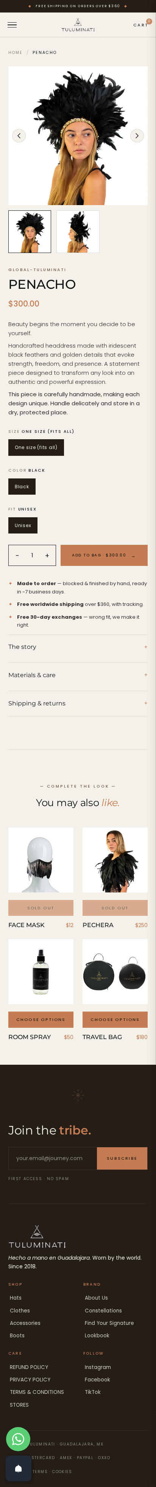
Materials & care (78, 675)
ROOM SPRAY (29, 1037)
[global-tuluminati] (78, 25)
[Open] (18, 1468)
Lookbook (97, 1335)
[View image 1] (29, 231)
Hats (16, 1298)
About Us (96, 1298)
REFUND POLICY (29, 1367)
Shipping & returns (78, 703)
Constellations (103, 1310)
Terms (40, 1472)
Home (15, 52)
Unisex (23, 525)
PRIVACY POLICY (30, 1379)
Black (22, 486)
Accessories (25, 1323)
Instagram (98, 1367)
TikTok (93, 1392)
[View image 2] (77, 231)
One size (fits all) (36, 447)
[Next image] (137, 136)
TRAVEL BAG (102, 1037)
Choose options (41, 1019)
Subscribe (122, 1158)
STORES (19, 1405)
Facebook (97, 1379)
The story (78, 647)
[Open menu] (12, 25)
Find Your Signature (109, 1323)
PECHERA (98, 925)
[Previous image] (19, 136)
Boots (17, 1335)
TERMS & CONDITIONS (37, 1392)
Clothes (20, 1310)
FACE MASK (26, 925)
